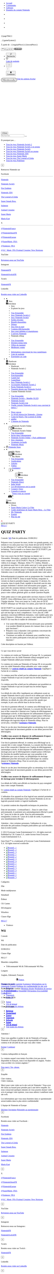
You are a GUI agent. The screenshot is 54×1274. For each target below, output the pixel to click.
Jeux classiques (17, 440)
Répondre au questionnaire (27, 1110)
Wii (10, 538)
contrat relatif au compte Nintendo (26, 669)
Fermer (4, 1047)
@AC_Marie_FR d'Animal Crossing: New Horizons (22, 250)
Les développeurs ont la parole (23, 487)
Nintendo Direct (17, 482)
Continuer (11, 1047)
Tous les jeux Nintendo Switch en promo (22, 151)
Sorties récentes (17, 320)
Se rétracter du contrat (9, 991)
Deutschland (11, 1013)
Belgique (9, 1011)
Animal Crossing (7, 210)
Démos (14, 324)
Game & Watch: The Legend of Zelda (26, 417)
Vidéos (14, 466)
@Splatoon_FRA (8, 246)
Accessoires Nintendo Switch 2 (23, 385)
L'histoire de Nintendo (20, 421)
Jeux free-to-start (17, 327)
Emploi (14, 514)
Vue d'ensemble (17, 313)
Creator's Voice (17, 489)
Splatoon (4, 206)
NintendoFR (6, 270)
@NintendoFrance (8, 228)
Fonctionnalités (17, 375)
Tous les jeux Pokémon (15, 161)
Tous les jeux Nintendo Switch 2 (19, 144)
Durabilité (23, 991)
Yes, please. (15, 1067)
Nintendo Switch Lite (19, 403)
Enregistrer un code (18, 356)
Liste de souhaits (17, 354)
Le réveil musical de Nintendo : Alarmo (26, 414)
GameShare (15, 380)
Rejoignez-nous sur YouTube (12, 260)
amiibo (13, 419)
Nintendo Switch (7, 184)
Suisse (8, 1002)
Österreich (10, 995)
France (8, 993)
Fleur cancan (16, 412)
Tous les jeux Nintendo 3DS (17, 154)
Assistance (27, 984)
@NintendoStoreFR (9, 233)
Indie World (15, 484)
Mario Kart (5, 219)
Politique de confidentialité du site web (31, 986)
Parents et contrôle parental (11, 984)
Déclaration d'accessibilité (37, 991)
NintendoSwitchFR (8, 274)
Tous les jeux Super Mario (16, 156)
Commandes (11, 5)
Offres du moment (18, 345)
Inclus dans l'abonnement (21, 435)
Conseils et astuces (18, 491)
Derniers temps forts (19, 343)
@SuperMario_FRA (9, 241)
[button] (29, 301)
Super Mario (6, 214)
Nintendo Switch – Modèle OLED (25, 398)
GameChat (15, 378)
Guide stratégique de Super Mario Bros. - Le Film (30, 510)
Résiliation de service (43, 989)
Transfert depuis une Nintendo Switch (26, 389)
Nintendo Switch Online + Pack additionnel (28, 438)
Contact (4, 993)
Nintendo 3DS (7, 193)
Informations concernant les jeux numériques (28, 352)
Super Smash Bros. (8, 201)
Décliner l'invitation (9, 1110)
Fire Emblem (6, 188)
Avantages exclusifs (19, 442)
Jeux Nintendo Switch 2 (20, 315)
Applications (16, 461)
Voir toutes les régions (14, 1006)
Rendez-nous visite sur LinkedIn (14, 294)
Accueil (9, 3)
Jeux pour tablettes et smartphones (24, 331)
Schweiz (9, 1020)
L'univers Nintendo (18, 334)
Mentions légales (27, 989)
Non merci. (5, 1067)
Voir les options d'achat (26, 79)
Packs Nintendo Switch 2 (21, 387)
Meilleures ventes (18, 347)
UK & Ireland (11, 1004)
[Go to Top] (27, 521)
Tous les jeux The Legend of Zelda (20, 158)
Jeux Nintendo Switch (20, 317)
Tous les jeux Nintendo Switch (18, 149)
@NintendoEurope (8, 237)
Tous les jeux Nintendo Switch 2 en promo (23, 147)
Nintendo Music (17, 444)
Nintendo (4, 180)
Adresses (9, 8)
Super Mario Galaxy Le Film (22, 507)
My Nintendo (16, 512)
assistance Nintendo (27, 723)
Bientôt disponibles (18, 322)
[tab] (27, 979)
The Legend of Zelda (9, 197)
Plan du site (15, 517)
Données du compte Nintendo (18, 10)
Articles (14, 463)
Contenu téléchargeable (20, 329)
